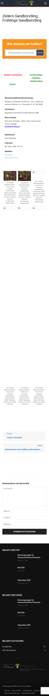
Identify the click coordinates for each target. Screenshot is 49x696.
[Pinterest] (15, 29)
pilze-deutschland (11, 158)
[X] (10, 29)
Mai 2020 (21, 568)
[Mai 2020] (9, 571)
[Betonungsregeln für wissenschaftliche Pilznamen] (9, 558)
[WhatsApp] (21, 29)
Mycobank (9, 155)
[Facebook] (4, 29)
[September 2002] (9, 583)
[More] (26, 29)
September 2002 (24, 580)
